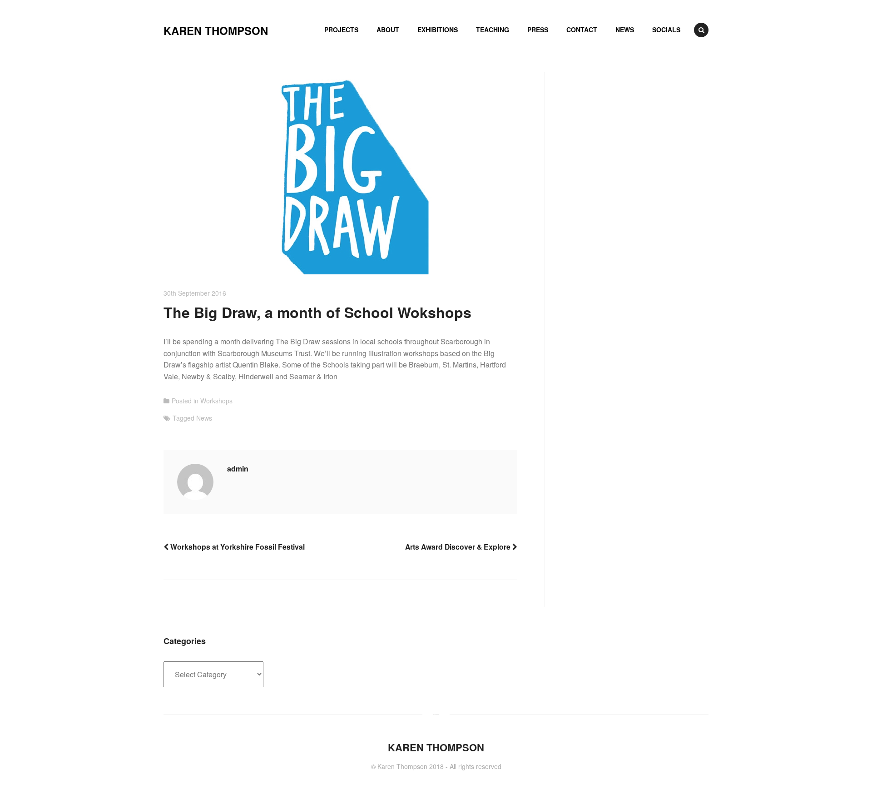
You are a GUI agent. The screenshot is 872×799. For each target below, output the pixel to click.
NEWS (624, 29)
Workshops (216, 400)
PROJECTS (341, 29)
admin (237, 468)
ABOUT (388, 29)
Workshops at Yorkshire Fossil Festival (236, 546)
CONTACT (581, 29)
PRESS (537, 29)
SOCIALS (666, 29)
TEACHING (492, 29)
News (204, 417)
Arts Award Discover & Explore (458, 546)
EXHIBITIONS (437, 29)
